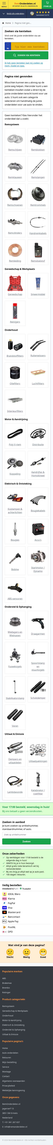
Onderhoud (7, 1015)
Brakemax (7, 983)
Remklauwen (15, 177)
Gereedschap (15, 294)
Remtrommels (38, 205)
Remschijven (15, 149)
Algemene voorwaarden (13, 1081)
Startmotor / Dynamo (38, 569)
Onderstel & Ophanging (13, 1029)
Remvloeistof (38, 260)
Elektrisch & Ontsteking (13, 1025)
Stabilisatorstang (15, 698)
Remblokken (38, 149)
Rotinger (6, 992)
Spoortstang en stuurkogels (38, 666)
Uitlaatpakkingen (38, 761)
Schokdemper (38, 697)
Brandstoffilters (15, 355)
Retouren (6, 1057)
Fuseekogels (15, 666)
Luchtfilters (38, 383)
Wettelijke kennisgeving (13, 1090)
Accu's (38, 540)
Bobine (15, 569)
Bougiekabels (38, 510)
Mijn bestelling (9, 1062)
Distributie (38, 444)
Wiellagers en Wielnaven (15, 634)
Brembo (6, 987)
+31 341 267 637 (12, 1122)
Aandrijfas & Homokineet (38, 474)
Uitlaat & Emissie (10, 1034)
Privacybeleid (8, 1085)
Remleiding (15, 260)
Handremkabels (37, 233)
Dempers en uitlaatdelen (15, 761)
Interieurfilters (15, 411)
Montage (6, 1071)
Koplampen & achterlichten (15, 510)
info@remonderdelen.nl (16, 1126)
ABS (4, 978)
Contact (5, 1076)
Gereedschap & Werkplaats (15, 1011)
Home (5, 1048)
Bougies (15, 540)
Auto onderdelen (10, 1052)
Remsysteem (8, 1006)
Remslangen (38, 177)
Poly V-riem (15, 444)
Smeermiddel (38, 294)
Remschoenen (15, 205)
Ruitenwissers (38, 355)
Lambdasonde (15, 792)
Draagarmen (38, 633)
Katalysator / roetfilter (38, 792)
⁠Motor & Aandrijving (11, 1020)
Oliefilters (15, 383)
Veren (15, 725)
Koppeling (15, 473)
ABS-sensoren (15, 598)
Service (5, 1067)
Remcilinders (15, 232)
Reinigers (15, 321)
